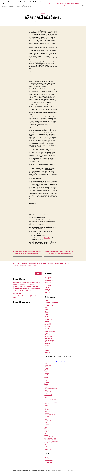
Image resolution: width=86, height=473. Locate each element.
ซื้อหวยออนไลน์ (48, 395)
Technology (68, 5)
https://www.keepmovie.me (51, 388)
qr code (46, 317)
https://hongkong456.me (50, 399)
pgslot (46, 314)
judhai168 (46, 413)
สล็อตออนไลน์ (47, 238)
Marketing (77, 3)
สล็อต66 (46, 366)
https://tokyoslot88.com (50, 439)
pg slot (46, 309)
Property (63, 5)
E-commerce (63, 3)
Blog (53, 3)
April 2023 (47, 292)
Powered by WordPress (56, 470)
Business (57, 3)
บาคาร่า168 (47, 326)
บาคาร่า (46, 376)
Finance (68, 3)
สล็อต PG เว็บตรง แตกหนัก (50, 331)
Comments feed (48, 460)
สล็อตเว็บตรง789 (48, 336)
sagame (46, 368)
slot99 (45, 408)
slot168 (46, 405)
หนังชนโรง (46, 345)
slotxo (45, 422)
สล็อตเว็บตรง (47, 393)
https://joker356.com (49, 436)
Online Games (52, 5)
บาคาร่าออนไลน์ (48, 392)
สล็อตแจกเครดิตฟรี (48, 342)
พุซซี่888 (46, 419)
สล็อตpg (46, 333)
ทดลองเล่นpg (47, 323)
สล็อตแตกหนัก (47, 343)
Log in (45, 457)
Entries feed (47, 459)
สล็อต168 (46, 397)
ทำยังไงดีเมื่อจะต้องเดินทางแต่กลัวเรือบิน (22, 290)
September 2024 (48, 277)
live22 (46, 384)
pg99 (45, 381)
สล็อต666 (46, 410)
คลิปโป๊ (46, 425)
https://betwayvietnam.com (51, 441)
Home (50, 3)
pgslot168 (46, 424)
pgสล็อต (46, 316)
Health (72, 3)
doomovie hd (47, 449)
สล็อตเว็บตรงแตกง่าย (49, 340)
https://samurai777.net (50, 438)
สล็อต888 (46, 416)
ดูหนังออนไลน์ (47, 365)
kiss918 (46, 432)
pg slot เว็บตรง (47, 311)
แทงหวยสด (47, 350)
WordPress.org (48, 462)
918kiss (46, 363)
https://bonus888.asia (49, 414)
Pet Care (58, 5)
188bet (46, 435)
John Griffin (39, 21)
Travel (73, 5)
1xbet (45, 427)
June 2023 (47, 289)
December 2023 (48, 280)
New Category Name (49, 305)
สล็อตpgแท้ (47, 335)
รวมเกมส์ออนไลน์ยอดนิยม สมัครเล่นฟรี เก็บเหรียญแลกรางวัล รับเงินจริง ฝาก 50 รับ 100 (22, 2)
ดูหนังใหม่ (46, 321)
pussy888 (46, 373)
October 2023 (47, 282)
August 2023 (47, 285)
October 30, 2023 (47, 21)
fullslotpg (46, 382)
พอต (45, 330)
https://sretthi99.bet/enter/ (51, 302)
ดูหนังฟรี (46, 387)
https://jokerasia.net (49, 443)
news (45, 307)
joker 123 (46, 370)
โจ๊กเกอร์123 (47, 352)
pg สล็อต (46, 312)
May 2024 (46, 279)
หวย (45, 347)
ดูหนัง (45, 371)
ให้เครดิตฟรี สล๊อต (17, 293)
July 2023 (46, 287)
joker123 (46, 304)
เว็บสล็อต (46, 348)
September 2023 (48, 284)
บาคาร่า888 (47, 328)
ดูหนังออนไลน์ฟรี (48, 319)
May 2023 (46, 291)
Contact (77, 5)
